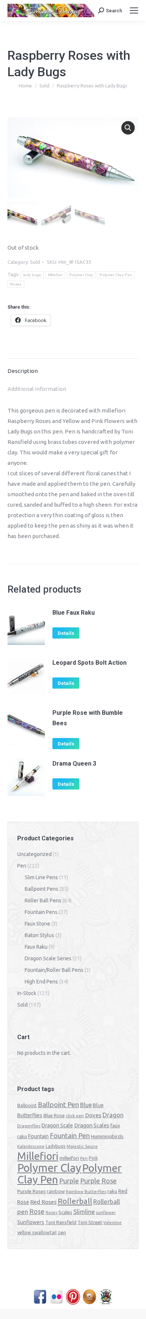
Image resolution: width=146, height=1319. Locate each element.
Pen (21, 866)
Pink (93, 1158)
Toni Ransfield (60, 1222)
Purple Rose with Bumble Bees (87, 718)
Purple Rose (98, 1180)
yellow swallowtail (37, 1232)
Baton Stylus (39, 935)
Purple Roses (31, 1191)
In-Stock (26, 993)
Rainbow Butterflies (86, 1191)
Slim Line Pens (41, 877)
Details (66, 633)
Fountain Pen (70, 1135)
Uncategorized (34, 854)
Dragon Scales (91, 1125)
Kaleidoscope (31, 1146)
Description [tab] (22, 371)
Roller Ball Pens (43, 900)
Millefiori (55, 275)
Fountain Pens (41, 912)
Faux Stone (37, 924)
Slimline (84, 1211)
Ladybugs (56, 1146)
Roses (16, 284)
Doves (93, 1115)
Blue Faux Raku (73, 612)
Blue (86, 1105)
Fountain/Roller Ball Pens (54, 970)
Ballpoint (27, 1105)
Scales (65, 1212)
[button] (128, 128)
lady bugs (32, 275)
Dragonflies (28, 1126)
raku (112, 1191)
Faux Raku (36, 947)
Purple (69, 1180)
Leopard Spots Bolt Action (89, 662)
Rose (37, 1211)
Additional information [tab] (36, 389)
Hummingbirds (107, 1136)
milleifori (69, 1158)
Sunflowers (30, 1222)
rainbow (56, 1191)
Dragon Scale (57, 1125)
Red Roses (43, 1201)
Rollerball (75, 1201)
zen (62, 1232)
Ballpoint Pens (41, 889)
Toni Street (89, 1222)
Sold (35, 262)
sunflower (106, 1212)
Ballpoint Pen (58, 1105)
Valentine (112, 1222)
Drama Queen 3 (74, 763)
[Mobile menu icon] (134, 10)
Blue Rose (54, 1115)
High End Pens (41, 982)
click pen (75, 1115)
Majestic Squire (82, 1146)
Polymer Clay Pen (116, 275)
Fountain (38, 1136)
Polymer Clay (81, 275)
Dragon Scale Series (48, 958)
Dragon (113, 1114)
